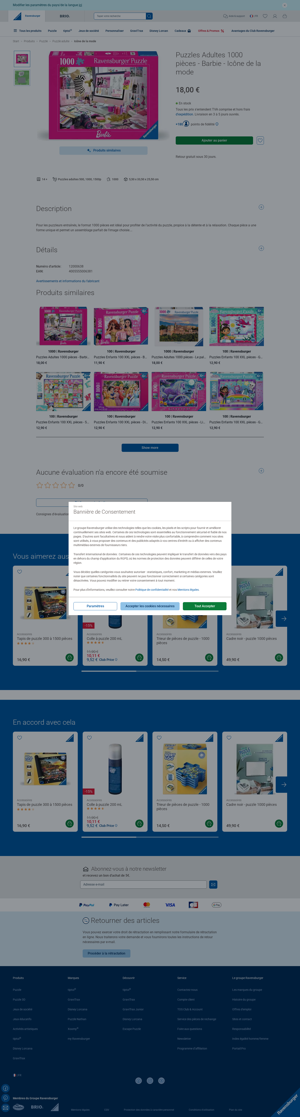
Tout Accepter (204, 606)
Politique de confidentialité (152, 589)
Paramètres (95, 606)
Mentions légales (188, 589)
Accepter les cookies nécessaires (150, 606)
